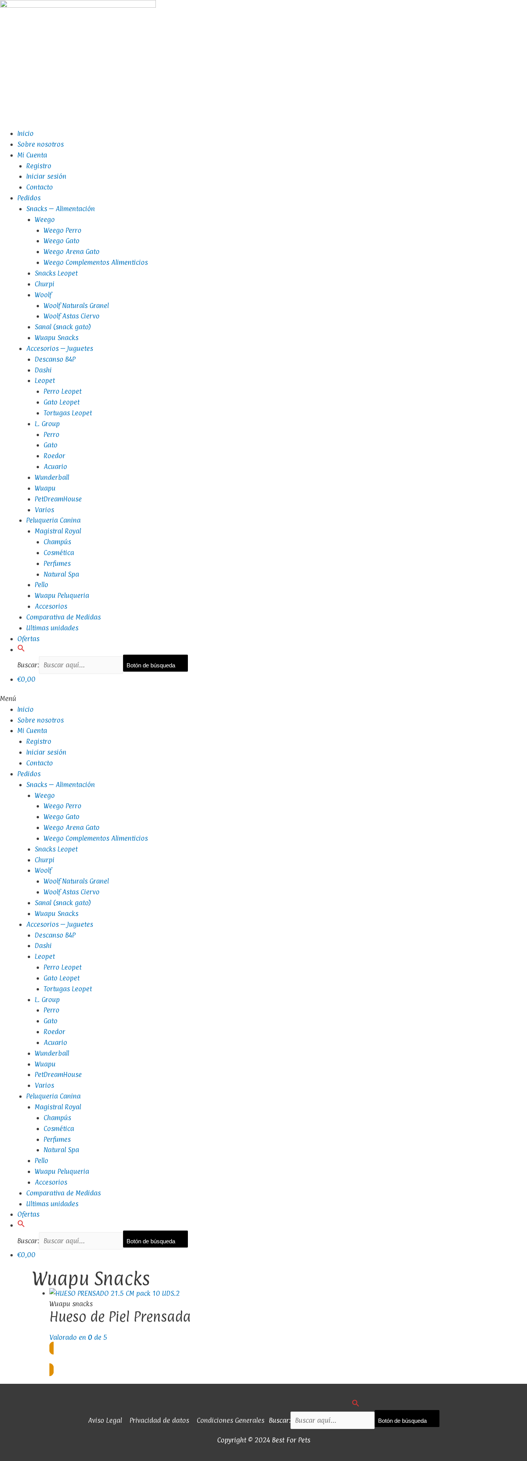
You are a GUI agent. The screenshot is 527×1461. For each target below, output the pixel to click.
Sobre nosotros (40, 144)
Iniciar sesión (46, 176)
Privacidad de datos (159, 1420)
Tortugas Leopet (68, 413)
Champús (57, 542)
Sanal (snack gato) (63, 327)
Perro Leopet (62, 391)
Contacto (39, 187)
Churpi (44, 284)
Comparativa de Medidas (63, 617)
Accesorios (51, 606)
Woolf (43, 295)
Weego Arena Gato (72, 251)
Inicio (25, 133)
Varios (44, 510)
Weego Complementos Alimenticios (96, 262)
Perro (51, 434)
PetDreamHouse (58, 499)
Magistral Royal (58, 531)
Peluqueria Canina (53, 520)
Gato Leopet (61, 402)
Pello (41, 585)
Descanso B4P (55, 359)
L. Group (47, 424)
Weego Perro (62, 230)
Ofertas (28, 639)
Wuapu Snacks (56, 338)
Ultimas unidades (52, 628)
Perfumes (57, 563)
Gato (50, 445)
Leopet (45, 380)
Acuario (55, 466)
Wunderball (52, 477)
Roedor (54, 456)
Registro (38, 166)
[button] (21, 649)
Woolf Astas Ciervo (72, 316)
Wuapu (45, 488)
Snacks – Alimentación (60, 209)
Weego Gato (61, 241)
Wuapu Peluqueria (62, 595)
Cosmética (59, 553)
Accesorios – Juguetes (59, 348)
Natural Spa (61, 574)
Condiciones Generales (230, 1420)
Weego (45, 219)
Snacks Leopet (56, 273)
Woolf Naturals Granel (76, 305)
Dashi (43, 370)
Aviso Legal (105, 1420)
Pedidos (29, 198)
